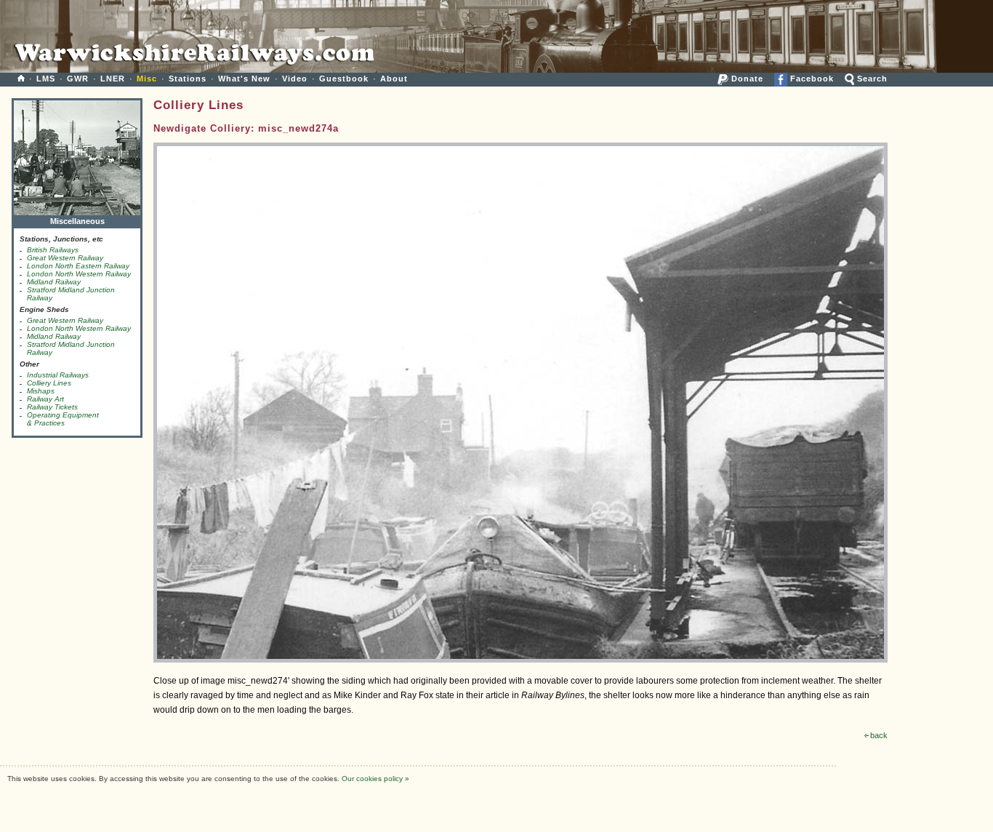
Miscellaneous (77, 221)
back (879, 735)
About (394, 78)
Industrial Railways (58, 375)
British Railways (53, 250)
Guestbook (344, 78)
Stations (187, 78)
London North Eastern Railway (78, 266)
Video (294, 78)
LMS (45, 78)
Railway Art (45, 399)
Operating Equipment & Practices (63, 419)
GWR (78, 78)
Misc (147, 78)
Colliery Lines (49, 383)
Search (871, 78)
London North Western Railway (79, 274)
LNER (112, 78)
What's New (244, 78)
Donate (745, 78)
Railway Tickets (52, 407)
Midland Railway (54, 282)
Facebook (810, 78)
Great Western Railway (65, 258)
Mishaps (41, 391)
